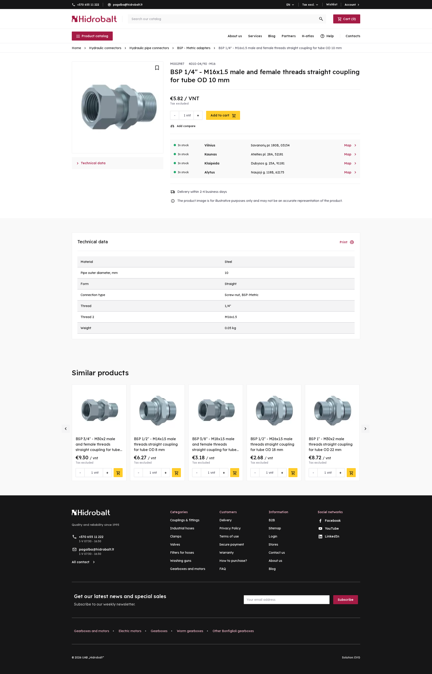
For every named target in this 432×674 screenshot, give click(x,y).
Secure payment (231, 544)
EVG (357, 657)
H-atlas (308, 36)
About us (235, 36)
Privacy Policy (230, 528)
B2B (272, 520)
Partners (289, 36)
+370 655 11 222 (88, 4)
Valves (175, 544)
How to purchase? (233, 561)
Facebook (333, 521)
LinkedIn (332, 536)
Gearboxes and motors (187, 569)
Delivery (225, 520)
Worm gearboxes (190, 631)
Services (255, 36)
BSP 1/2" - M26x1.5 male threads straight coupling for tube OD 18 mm (272, 444)
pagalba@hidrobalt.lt (127, 4)
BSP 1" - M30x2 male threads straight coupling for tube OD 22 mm (331, 444)
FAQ (222, 569)
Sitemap (275, 528)
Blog (271, 36)
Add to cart (220, 115)
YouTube (332, 528)
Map (350, 145)
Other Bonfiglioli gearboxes (233, 631)
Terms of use (229, 536)
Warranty (226, 553)
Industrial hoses (182, 528)
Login (273, 536)
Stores (273, 544)
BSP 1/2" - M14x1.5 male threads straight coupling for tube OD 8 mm (156, 444)
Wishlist (331, 4)
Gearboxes (159, 631)
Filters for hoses (182, 553)
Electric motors (130, 631)
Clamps (175, 536)
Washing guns (180, 561)
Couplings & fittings (184, 520)
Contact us (277, 553)
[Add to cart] (118, 472)
